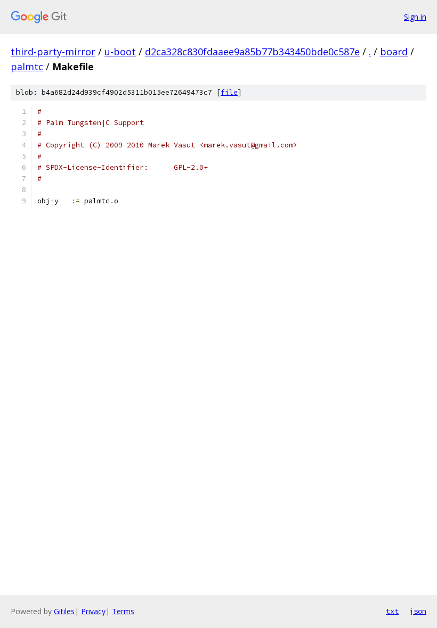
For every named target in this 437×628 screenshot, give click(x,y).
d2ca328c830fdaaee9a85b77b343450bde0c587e (252, 51)
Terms (123, 611)
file (229, 92)
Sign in (415, 17)
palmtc (27, 66)
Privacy (93, 611)
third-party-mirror (53, 51)
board (394, 51)
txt (392, 611)
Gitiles (64, 611)
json (417, 611)
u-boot (120, 51)
